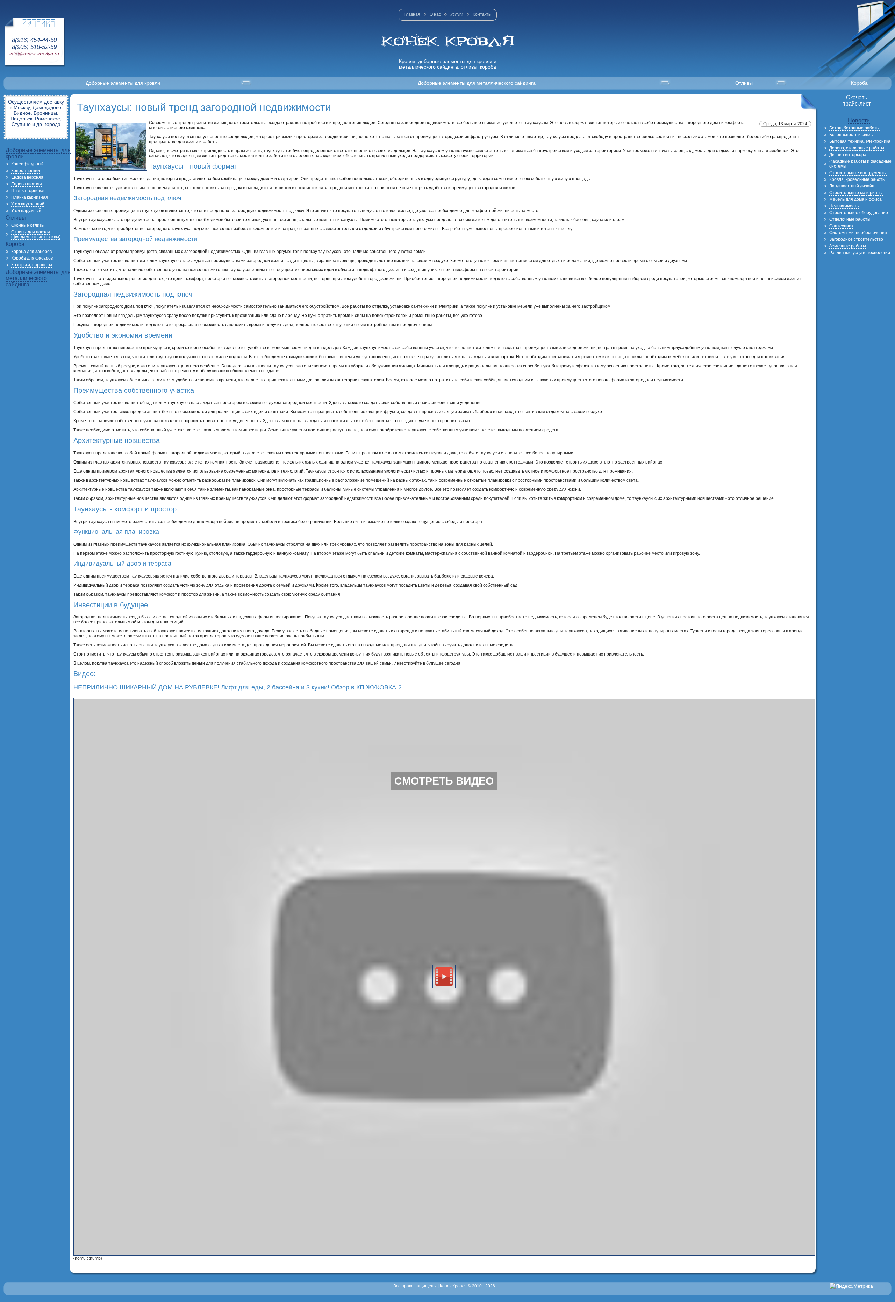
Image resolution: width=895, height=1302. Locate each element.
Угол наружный (26, 210)
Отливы (744, 83)
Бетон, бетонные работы (854, 128)
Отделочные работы (850, 219)
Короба (859, 83)
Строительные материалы (856, 192)
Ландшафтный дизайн (851, 186)
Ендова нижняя (26, 184)
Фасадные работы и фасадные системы (860, 164)
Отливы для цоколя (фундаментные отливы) (35, 234)
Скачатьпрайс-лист (856, 100)
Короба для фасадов (32, 258)
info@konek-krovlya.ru (34, 53)
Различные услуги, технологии (859, 252)
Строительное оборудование (858, 212)
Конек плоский (25, 170)
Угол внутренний (27, 203)
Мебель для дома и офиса (855, 199)
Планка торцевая (28, 190)
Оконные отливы (28, 225)
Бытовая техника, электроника (859, 141)
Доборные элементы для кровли (123, 83)
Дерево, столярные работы (856, 148)
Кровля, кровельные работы (857, 179)
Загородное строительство (856, 239)
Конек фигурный (27, 164)
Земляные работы (847, 245)
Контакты (482, 14)
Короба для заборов (31, 251)
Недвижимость (844, 206)
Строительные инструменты (858, 172)
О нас (435, 14)
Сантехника (841, 226)
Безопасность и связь (851, 134)
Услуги (456, 14)
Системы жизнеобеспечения (858, 232)
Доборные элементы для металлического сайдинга (477, 83)
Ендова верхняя (27, 177)
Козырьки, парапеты (31, 264)
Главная (412, 14)
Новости (859, 120)
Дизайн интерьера (847, 154)
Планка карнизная (29, 197)
